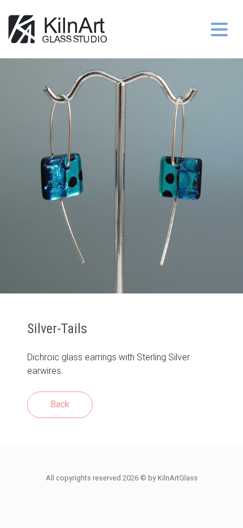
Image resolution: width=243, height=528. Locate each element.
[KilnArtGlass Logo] (57, 29)
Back (60, 404)
